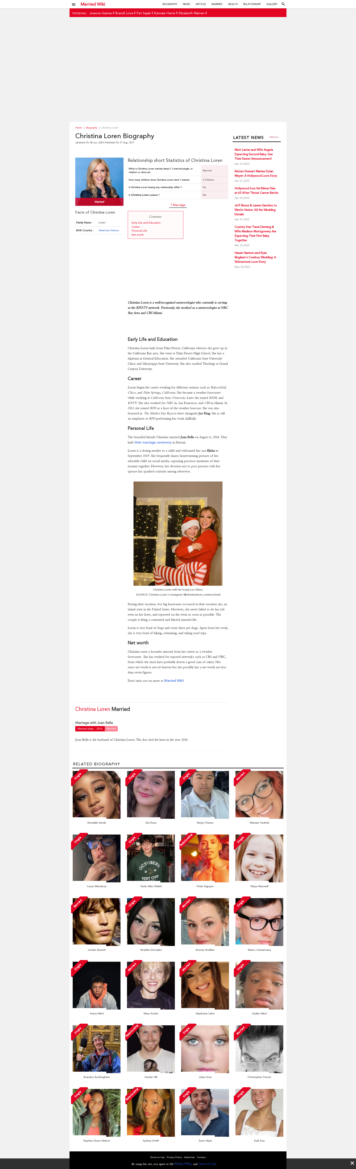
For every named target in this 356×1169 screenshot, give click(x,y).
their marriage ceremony (153, 442)
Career (136, 226)
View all (274, 137)
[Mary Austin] (151, 1008)
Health (233, 4)
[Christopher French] (259, 1072)
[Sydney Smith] (151, 1135)
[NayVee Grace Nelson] (97, 1135)
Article (201, 4)
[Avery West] (97, 1008)
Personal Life (139, 230)
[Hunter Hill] (151, 1072)
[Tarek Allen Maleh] (151, 881)
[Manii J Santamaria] (259, 945)
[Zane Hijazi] (205, 1135)
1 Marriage (178, 205)
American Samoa (109, 230)
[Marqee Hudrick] (259, 818)
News (186, 4)
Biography (170, 4)
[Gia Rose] (151, 818)
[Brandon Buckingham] (97, 1072)
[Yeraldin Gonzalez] (151, 945)
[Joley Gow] (205, 1072)
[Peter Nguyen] (205, 881)
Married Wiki (93, 4)
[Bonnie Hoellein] (205, 945)
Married (217, 4)
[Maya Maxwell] (259, 881)
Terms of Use (207, 1164)
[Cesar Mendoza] (97, 881)
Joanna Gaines (100, 13)
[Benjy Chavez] (205, 818)
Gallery (271, 4)
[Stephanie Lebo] (205, 1008)
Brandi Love (124, 13)
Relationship (252, 4)
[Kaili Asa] (259, 1135)
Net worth (138, 234)
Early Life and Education (146, 222)
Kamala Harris (164, 13)
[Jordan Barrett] (97, 945)
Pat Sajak (143, 13)
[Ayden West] (259, 1008)
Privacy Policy (183, 1164)
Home (78, 127)
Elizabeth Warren (192, 13)
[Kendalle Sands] (97, 818)
